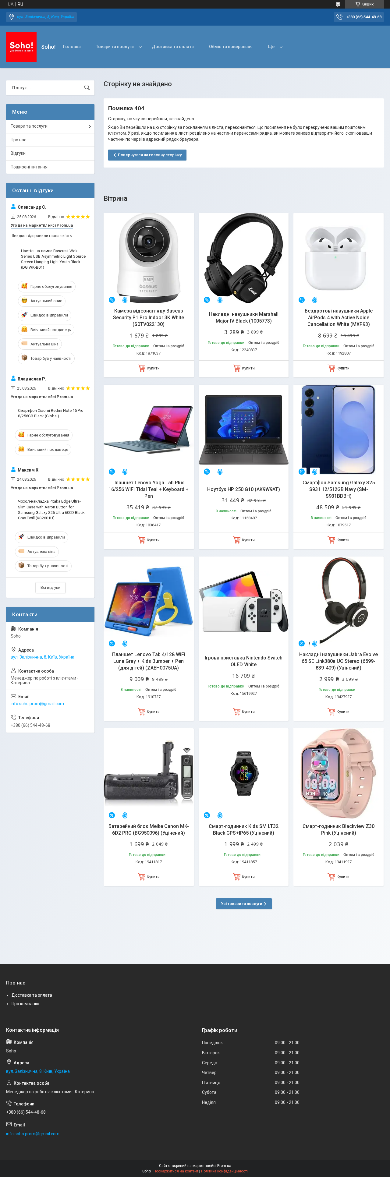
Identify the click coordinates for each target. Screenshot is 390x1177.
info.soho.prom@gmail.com (37, 703)
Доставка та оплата (173, 46)
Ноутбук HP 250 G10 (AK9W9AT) (243, 489)
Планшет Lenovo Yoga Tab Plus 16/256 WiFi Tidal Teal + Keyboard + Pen (148, 489)
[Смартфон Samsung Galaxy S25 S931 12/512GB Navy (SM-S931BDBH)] (338, 430)
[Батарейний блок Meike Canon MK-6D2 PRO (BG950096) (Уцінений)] (149, 773)
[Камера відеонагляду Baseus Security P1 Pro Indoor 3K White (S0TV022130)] (149, 258)
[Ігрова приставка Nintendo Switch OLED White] (244, 602)
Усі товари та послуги (241, 903)
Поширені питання (29, 166)
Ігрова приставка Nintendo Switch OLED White (243, 661)
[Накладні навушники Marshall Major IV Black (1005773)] (244, 258)
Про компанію (25, 1003)
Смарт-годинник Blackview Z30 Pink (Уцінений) (338, 829)
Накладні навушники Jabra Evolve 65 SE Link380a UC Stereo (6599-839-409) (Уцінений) (338, 661)
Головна (72, 46)
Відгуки (18, 153)
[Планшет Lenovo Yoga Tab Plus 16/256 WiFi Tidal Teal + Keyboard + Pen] (149, 430)
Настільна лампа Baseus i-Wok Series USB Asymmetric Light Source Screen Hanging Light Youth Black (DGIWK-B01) (53, 259)
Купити (153, 368)
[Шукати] (87, 87)
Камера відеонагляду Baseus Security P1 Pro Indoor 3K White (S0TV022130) (148, 317)
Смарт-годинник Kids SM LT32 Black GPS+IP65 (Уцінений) (243, 829)
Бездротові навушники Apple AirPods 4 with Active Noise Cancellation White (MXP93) (339, 317)
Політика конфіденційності (224, 1171)
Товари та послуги (115, 46)
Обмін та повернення (231, 46)
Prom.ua (224, 1166)
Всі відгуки (50, 587)
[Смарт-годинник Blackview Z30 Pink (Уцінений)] (338, 773)
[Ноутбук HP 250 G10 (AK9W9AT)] (244, 430)
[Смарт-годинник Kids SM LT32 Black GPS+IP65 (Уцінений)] (244, 773)
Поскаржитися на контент (176, 1171)
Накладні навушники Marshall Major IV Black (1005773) (243, 317)
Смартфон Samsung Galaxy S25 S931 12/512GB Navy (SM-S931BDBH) (339, 489)
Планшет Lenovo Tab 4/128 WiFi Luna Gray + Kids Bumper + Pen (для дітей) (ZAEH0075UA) (148, 661)
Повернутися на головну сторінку (150, 155)
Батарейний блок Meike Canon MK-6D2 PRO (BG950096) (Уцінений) (148, 829)
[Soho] (21, 47)
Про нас (18, 139)
